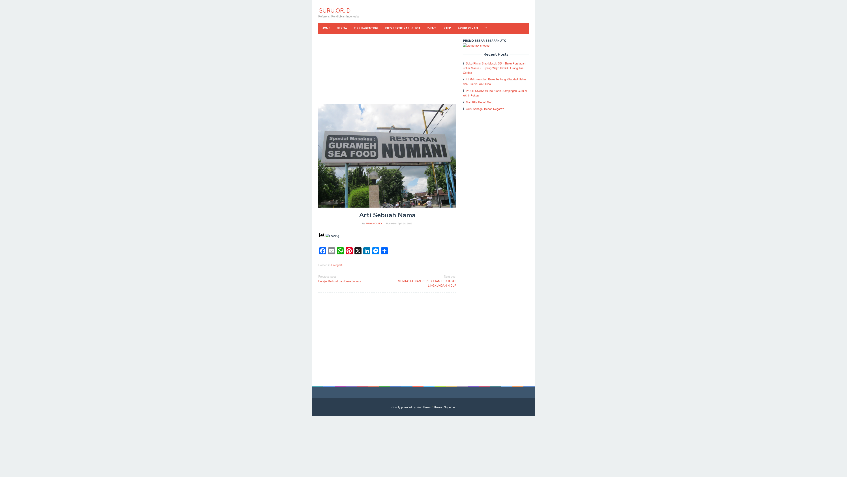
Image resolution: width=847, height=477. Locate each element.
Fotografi (337, 265)
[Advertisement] (387, 71)
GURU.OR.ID (334, 11)
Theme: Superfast (444, 407)
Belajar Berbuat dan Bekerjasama (339, 278)
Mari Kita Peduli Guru (479, 102)
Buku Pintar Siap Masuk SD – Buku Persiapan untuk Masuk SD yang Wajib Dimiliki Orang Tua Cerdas (494, 68)
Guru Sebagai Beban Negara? (485, 109)
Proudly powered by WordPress (411, 407)
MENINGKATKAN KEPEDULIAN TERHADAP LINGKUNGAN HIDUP (427, 281)
